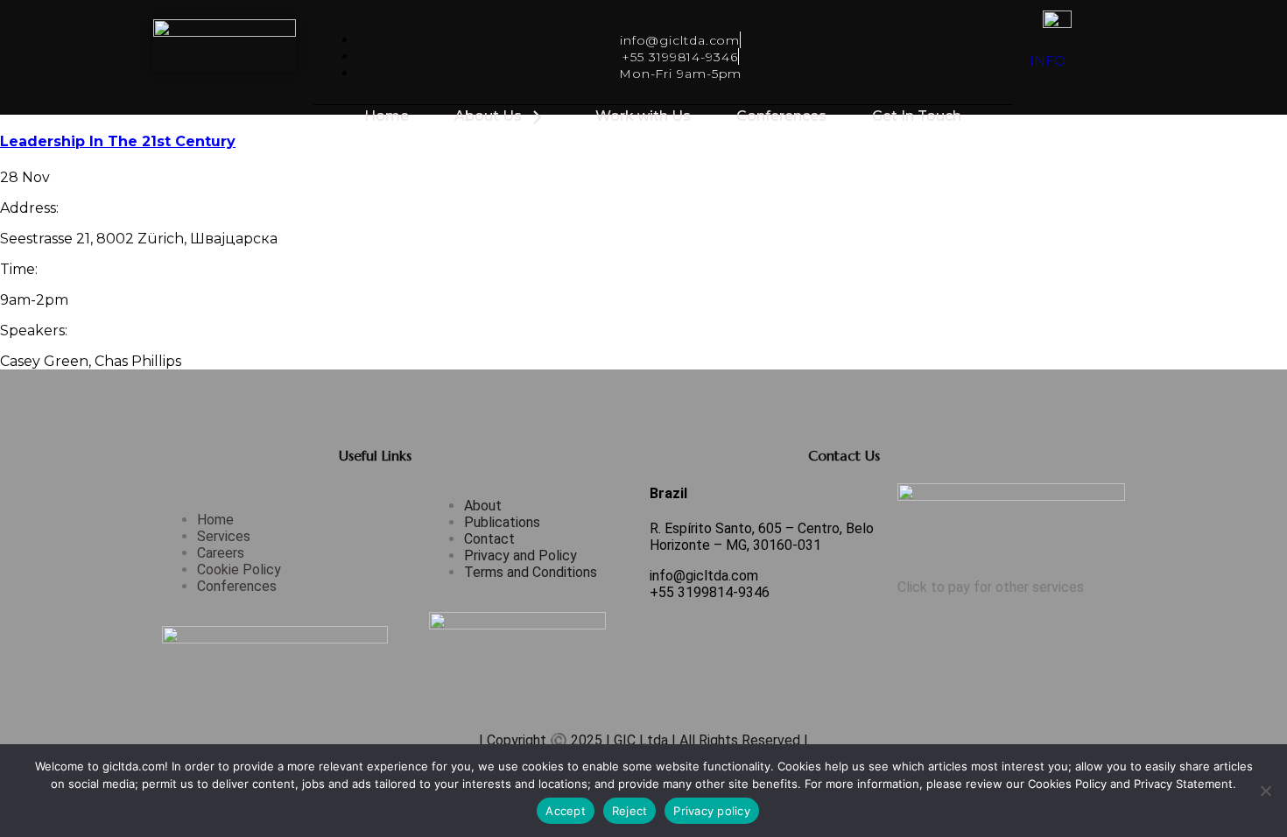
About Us (488, 116)
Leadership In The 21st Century (118, 141)
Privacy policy (711, 811)
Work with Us (643, 116)
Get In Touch (916, 116)
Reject (630, 811)
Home (386, 116)
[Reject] (1265, 790)
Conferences (781, 116)
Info (1047, 61)
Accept (565, 811)
